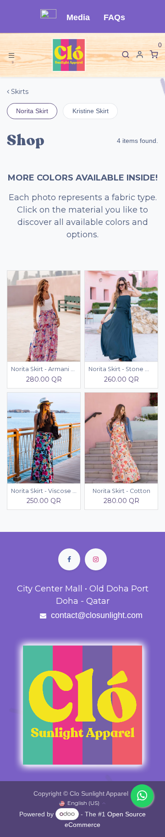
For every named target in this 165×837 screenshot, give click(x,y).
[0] (154, 55)
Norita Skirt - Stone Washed (121, 369)
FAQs (114, 17)
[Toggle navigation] (11, 55)
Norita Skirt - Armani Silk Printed (44, 369)
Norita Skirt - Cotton (121, 490)
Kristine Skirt (90, 111)
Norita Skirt (32, 111)
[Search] (125, 55)
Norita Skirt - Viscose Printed (44, 490)
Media (78, 17)
